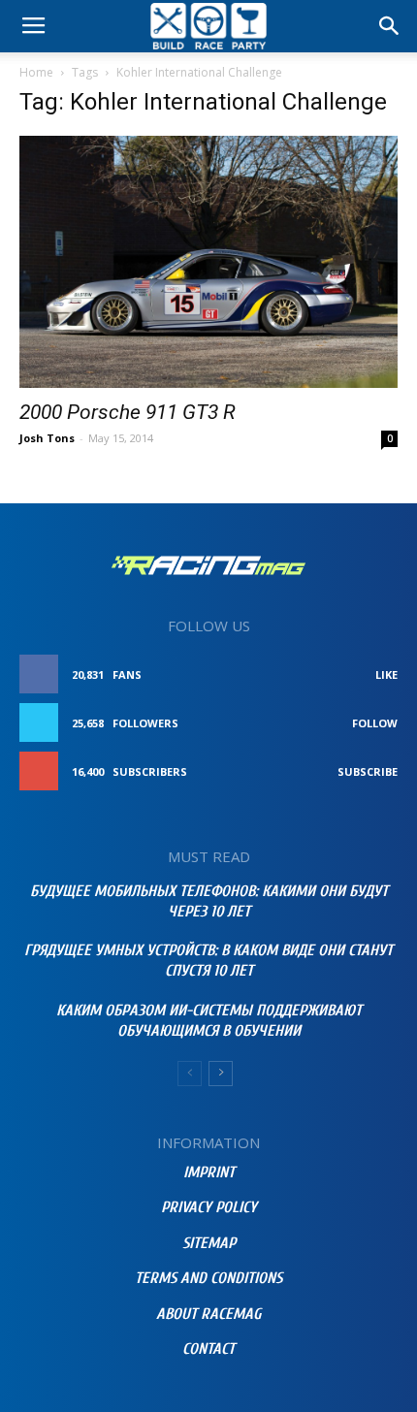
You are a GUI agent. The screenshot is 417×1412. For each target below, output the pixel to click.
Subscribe (367, 771)
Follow (375, 723)
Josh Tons (47, 438)
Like (386, 674)
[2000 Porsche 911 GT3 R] (208, 262)
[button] (390, 26)
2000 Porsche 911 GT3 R (127, 412)
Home (36, 72)
